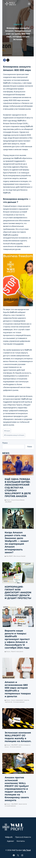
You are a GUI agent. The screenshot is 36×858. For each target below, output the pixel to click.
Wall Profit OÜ (8, 702)
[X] (7, 60)
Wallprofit (8, 837)
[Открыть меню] (29, 4)
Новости (18, 24)
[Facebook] (4, 60)
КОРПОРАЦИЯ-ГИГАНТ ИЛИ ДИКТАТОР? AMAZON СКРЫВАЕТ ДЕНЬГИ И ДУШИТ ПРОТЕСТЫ (18, 592)
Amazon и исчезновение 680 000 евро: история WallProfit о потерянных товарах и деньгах (18, 689)
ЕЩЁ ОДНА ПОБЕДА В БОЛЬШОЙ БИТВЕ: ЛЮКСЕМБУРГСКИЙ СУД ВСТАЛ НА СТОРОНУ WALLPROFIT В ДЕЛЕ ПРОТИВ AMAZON (18, 488)
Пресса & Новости (23, 837)
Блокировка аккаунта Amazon (14, 435)
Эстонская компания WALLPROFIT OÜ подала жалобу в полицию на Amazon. (18, 737)
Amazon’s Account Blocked (17, 500)
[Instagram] (22, 855)
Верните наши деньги (17, 651)
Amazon (7, 431)
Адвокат (10, 841)
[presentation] (18, 465)
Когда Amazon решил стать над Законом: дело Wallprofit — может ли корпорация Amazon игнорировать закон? (17, 542)
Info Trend (27, 850)
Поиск (4, 443)
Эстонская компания (18, 702)
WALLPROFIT (8, 502)
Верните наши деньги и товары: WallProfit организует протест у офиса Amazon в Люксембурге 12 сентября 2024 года (17, 639)
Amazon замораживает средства (20, 700)
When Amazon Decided (19, 556)
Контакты (21, 841)
